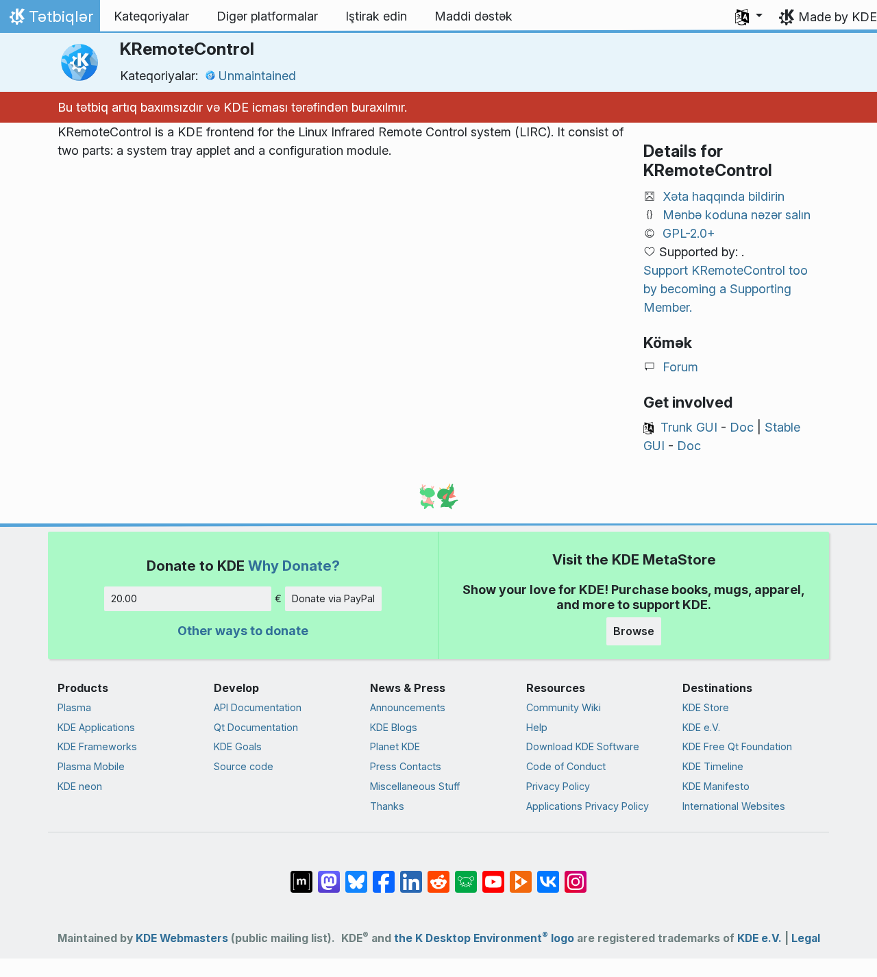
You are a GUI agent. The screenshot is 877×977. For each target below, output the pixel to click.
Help (536, 727)
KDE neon (80, 786)
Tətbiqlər (49, 20)
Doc (742, 427)
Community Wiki (563, 707)
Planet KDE (395, 746)
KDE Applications (96, 727)
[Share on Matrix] (301, 874)
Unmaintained (257, 76)
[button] (748, 16)
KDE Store (705, 707)
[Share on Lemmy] (466, 874)
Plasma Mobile (91, 766)
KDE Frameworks (97, 746)
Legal (805, 938)
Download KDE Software (582, 746)
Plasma (74, 707)
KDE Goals (238, 746)
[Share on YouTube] (493, 874)
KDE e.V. (701, 727)
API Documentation (257, 707)
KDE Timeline (712, 766)
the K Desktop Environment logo (484, 938)
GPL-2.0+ (689, 233)
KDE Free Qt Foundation (737, 746)
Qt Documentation (256, 727)
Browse (633, 631)
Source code (243, 766)
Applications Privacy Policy (587, 806)
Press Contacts (405, 766)
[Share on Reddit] (438, 874)
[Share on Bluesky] (356, 874)
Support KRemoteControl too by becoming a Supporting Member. (725, 288)
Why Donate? (294, 565)
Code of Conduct (566, 766)
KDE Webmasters (182, 938)
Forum (680, 367)
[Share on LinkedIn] (411, 874)
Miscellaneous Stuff (415, 786)
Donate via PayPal (333, 598)
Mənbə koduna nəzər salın (737, 215)
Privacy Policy (558, 786)
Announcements (407, 707)
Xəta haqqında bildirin (724, 196)
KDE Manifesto (716, 786)
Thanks (387, 806)
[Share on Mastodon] (329, 874)
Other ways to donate (242, 630)
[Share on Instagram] (575, 874)
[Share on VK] (548, 874)
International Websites (733, 806)
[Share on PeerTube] (521, 874)
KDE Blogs (393, 727)
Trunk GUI (688, 427)
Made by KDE (837, 17)
